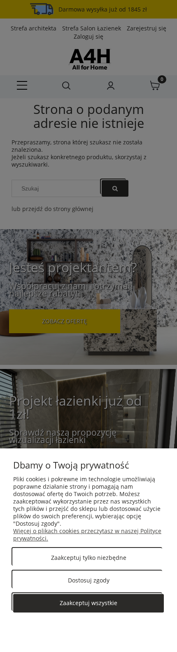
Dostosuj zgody (88, 580)
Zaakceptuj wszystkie (88, 603)
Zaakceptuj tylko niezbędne (88, 558)
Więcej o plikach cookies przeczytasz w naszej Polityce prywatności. (87, 534)
